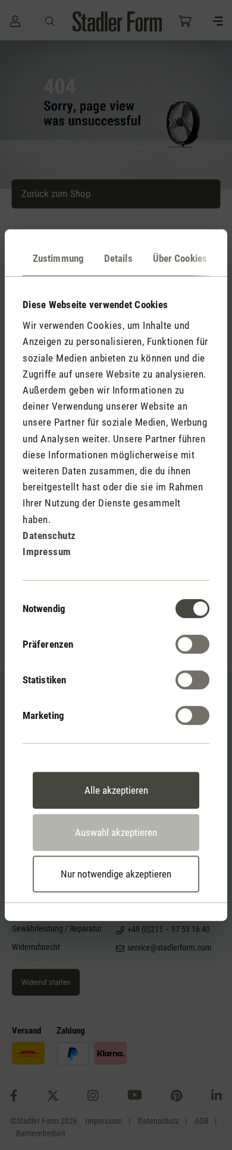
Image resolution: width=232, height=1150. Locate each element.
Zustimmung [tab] (58, 258)
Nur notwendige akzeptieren (116, 874)
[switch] (192, 644)
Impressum (47, 551)
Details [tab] (118, 258)
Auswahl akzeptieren (116, 832)
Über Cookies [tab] (180, 258)
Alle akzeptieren (116, 790)
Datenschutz (49, 535)
